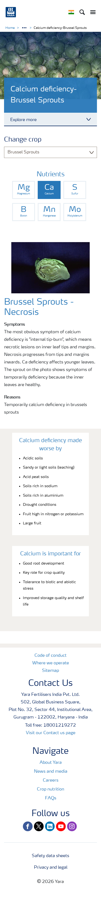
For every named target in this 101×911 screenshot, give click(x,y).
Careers (50, 780)
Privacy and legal (50, 867)
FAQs (50, 798)
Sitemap (50, 671)
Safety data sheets (50, 856)
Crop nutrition (50, 789)
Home (10, 28)
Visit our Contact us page (50, 733)
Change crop (22, 140)
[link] (23, 190)
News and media (50, 771)
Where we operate (50, 663)
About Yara (51, 763)
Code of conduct (50, 656)
